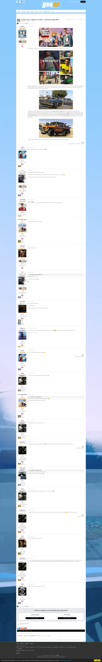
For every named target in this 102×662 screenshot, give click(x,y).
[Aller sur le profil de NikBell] (22, 381)
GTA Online (33, 21)
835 (22, 234)
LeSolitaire (22, 246)
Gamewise (18, 653)
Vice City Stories (41, 647)
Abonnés (80, 19)
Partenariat (27, 643)
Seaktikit (71, 143)
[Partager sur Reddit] (22, 628)
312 (22, 386)
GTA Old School (70, 647)
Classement (73, 14)
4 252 (23, 188)
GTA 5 (23, 647)
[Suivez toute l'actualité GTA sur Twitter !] (18, 1)
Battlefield (23, 650)
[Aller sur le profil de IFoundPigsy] (22, 207)
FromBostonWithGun (22, 220)
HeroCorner (32, 650)
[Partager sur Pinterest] (26, 628)
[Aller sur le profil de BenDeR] (18, 20)
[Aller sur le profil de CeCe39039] (22, 309)
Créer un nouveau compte (35, 618)
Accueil (17, 643)
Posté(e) (31, 26)
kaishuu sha (22, 328)
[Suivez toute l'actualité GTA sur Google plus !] (20, 1)
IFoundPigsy (22, 199)
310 (22, 481)
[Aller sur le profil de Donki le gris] (22, 475)
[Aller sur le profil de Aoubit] (22, 155)
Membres (65, 14)
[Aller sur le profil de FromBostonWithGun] (22, 228)
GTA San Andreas (55, 647)
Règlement (80, 14)
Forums (52, 11)
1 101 (23, 160)
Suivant (26, 23)
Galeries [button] (32, 11)
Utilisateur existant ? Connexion (74, 1)
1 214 (23, 314)
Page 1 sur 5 (33, 23)
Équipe (84, 14)
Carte (77, 14)
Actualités (23, 11)
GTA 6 (20, 647)
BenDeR (23, 21)
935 (22, 456)
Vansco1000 (77, 356)
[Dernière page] (29, 23)
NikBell (74, 143)
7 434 (23, 263)
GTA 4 (37, 647)
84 (22, 549)
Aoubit (22, 147)
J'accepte (97, 660)
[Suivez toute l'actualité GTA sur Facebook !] (17, 1)
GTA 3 (66, 647)
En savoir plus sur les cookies (65, 660)
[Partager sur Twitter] (17, 628)
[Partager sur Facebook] (19, 628)
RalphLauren (22, 442)
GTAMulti (26, 647)
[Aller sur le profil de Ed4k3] (22, 592)
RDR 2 (75, 647)
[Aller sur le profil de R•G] (22, 179)
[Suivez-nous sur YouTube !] (22, 1)
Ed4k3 (22, 584)
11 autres (77, 143)
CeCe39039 (22, 301)
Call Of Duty (18, 650)
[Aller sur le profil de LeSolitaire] (22, 253)
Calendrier (69, 14)
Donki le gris (22, 468)
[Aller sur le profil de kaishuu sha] (22, 336)
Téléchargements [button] (46, 11)
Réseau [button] (28, 11)
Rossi (22, 536)
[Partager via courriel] (24, 628)
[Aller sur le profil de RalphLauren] (22, 450)
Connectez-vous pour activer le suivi (72, 19)
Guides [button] (36, 11)
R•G (22, 170)
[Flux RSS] (23, 1)
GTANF (19, 11)
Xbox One (27, 650)
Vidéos (40, 11)
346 (22, 341)
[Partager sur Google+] (21, 628)
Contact (31, 643)
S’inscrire (83, 1)
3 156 (23, 212)
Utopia (69, 143)
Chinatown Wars (32, 647)
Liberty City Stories (48, 647)
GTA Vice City (61, 647)
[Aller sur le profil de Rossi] (22, 543)
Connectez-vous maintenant (67, 618)
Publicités (22, 643)
